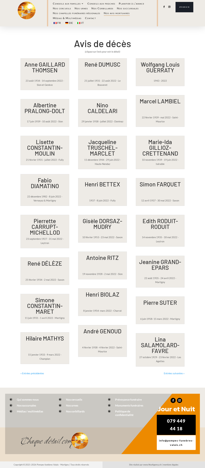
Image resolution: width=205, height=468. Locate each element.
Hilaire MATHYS (45, 338)
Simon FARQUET (160, 184)
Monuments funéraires (129, 405)
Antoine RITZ (102, 257)
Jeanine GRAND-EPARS (160, 264)
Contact (90, 18)
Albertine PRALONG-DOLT (45, 108)
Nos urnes (81, 8)
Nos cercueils (62, 8)
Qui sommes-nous (28, 399)
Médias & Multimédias (67, 18)
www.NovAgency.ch (152, 464)
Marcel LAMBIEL (160, 101)
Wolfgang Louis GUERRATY (160, 67)
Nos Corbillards (102, 8)
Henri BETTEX (102, 184)
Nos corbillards (75, 411)
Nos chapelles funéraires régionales (76, 13)
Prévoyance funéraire (128, 399)
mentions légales (170, 464)
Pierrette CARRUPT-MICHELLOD (45, 226)
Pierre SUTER (160, 302)
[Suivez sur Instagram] (169, 7)
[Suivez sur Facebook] (164, 7)
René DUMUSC (102, 64)
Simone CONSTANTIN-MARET (45, 305)
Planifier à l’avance (131, 3)
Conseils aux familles (67, 3)
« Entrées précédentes (32, 373)
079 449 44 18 (184, 7)
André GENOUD (102, 331)
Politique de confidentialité (124, 413)
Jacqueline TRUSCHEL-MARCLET (102, 147)
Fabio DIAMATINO (45, 183)
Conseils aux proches (101, 3)
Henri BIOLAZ (102, 294)
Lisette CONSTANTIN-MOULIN (45, 147)
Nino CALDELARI (102, 108)
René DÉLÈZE (45, 263)
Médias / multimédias (30, 411)
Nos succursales (128, 8)
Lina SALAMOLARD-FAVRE (160, 345)
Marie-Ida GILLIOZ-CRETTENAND (160, 147)
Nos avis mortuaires (117, 13)
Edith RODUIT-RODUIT (160, 223)
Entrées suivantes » (174, 373)
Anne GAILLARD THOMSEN (45, 67)
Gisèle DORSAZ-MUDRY (102, 223)
